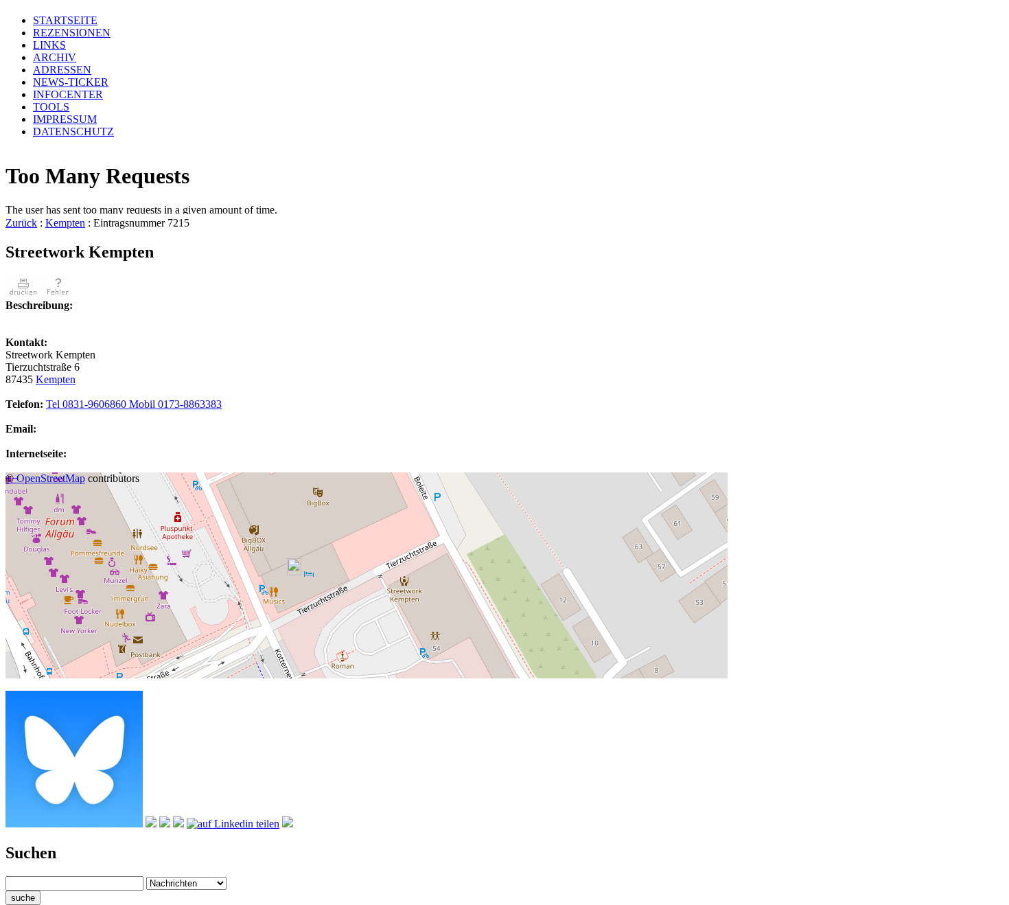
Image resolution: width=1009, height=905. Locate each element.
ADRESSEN (62, 70)
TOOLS (51, 107)
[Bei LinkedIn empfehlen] (233, 823)
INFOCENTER (68, 94)
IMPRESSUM (65, 119)
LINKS (49, 45)
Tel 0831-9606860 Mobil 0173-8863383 (134, 404)
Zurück (21, 223)
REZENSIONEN (72, 32)
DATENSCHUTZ (73, 131)
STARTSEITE (65, 20)
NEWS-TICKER (70, 82)
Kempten (65, 223)
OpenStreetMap (50, 478)
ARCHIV (54, 57)
